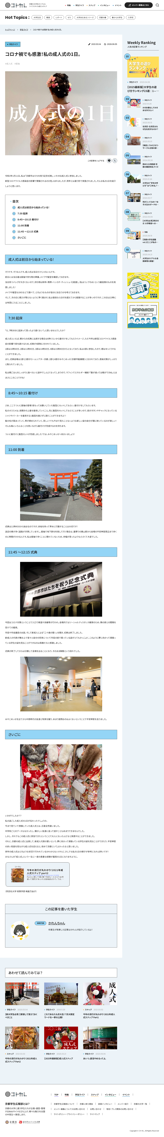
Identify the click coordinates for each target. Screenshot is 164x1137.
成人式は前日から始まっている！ (33, 207)
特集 (69, 5)
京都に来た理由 (86, 1104)
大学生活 (37, 17)
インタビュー (105, 5)
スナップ (92, 5)
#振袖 (17, 63)
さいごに (22, 237)
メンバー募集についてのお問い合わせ (69, 1109)
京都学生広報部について (64, 1104)
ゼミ (69, 17)
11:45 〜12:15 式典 (28, 231)
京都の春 (102, 17)
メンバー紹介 (123, 1104)
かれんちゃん (56, 923)
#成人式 (8, 63)
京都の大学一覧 (140, 1104)
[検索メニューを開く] (157, 5)
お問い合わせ (95, 1109)
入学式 (130, 17)
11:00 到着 (23, 225)
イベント (118, 5)
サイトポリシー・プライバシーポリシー (69, 1114)
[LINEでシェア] (109, 160)
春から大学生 (117, 17)
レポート (59, 17)
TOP (56, 1095)
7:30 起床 (23, 213)
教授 (48, 17)
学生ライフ (79, 5)
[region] (82, 17)
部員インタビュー (105, 1104)
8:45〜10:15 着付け (28, 219)
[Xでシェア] (114, 160)
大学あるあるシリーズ (85, 17)
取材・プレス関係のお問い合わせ (119, 1109)
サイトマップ (95, 1114)
